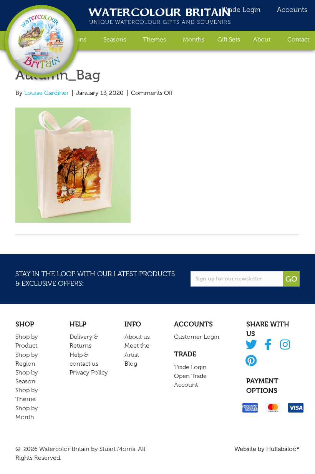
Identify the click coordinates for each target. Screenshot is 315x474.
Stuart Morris (117, 449)
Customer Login (196, 336)
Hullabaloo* (283, 449)
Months (193, 39)
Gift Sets (228, 39)
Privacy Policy (89, 372)
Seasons (114, 39)
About (261, 39)
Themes (154, 39)
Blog (130, 363)
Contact (298, 39)
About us (137, 336)
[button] (251, 345)
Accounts (291, 9)
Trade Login (240, 9)
